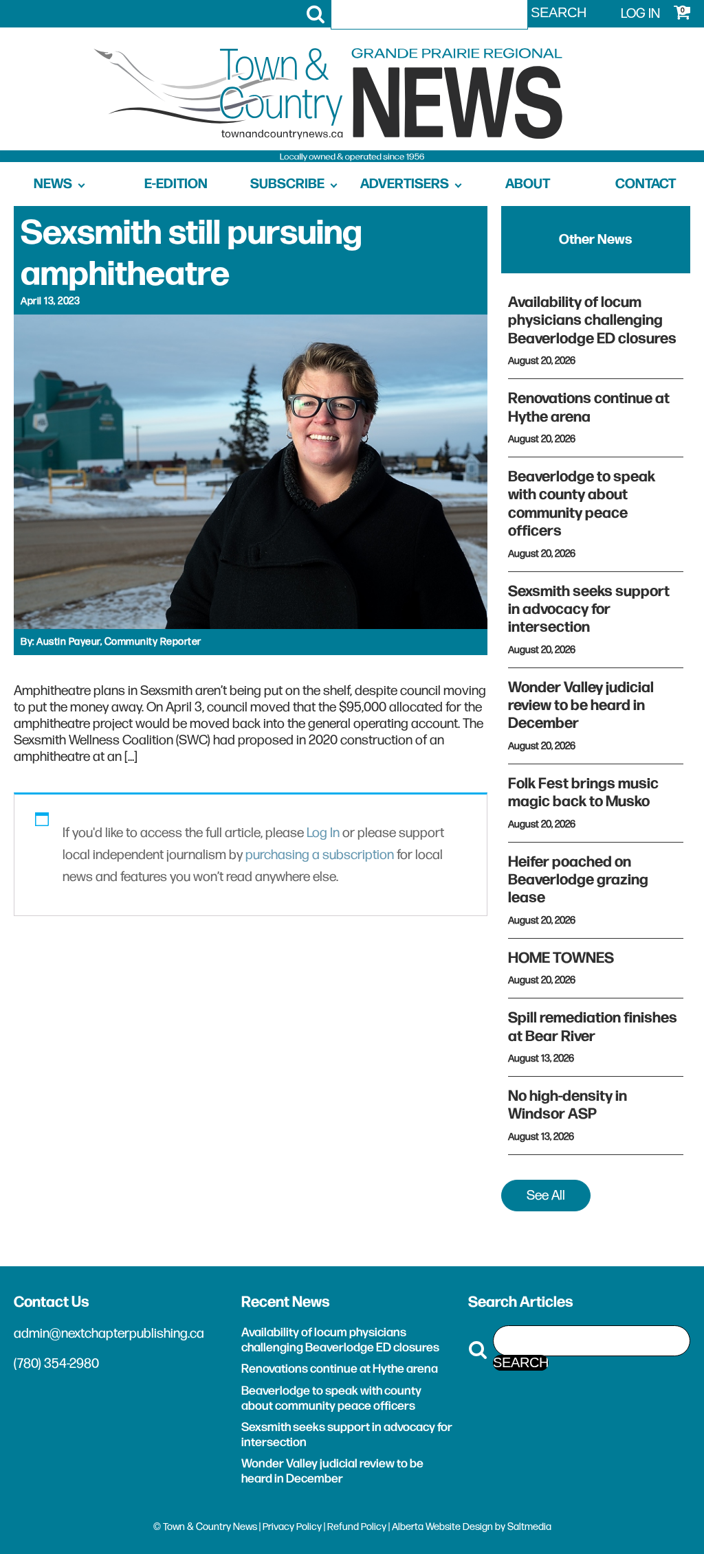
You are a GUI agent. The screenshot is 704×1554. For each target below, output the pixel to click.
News (53, 184)
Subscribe (287, 184)
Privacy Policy (292, 1526)
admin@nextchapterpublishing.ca (109, 1333)
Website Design (459, 1526)
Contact (645, 184)
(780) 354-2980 (56, 1364)
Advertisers (404, 184)
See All (546, 1195)
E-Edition (176, 184)
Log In (323, 833)
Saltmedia (529, 1526)
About (527, 184)
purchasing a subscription (319, 855)
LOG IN (640, 13)
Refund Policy (356, 1526)
